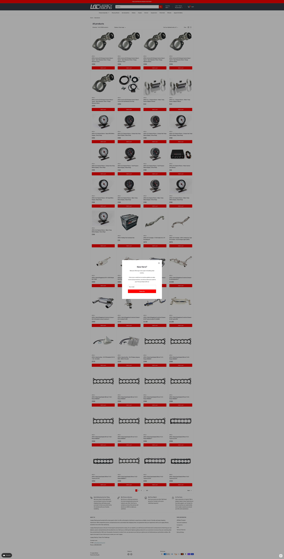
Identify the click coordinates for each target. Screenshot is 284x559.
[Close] (159, 263)
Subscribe (142, 291)
